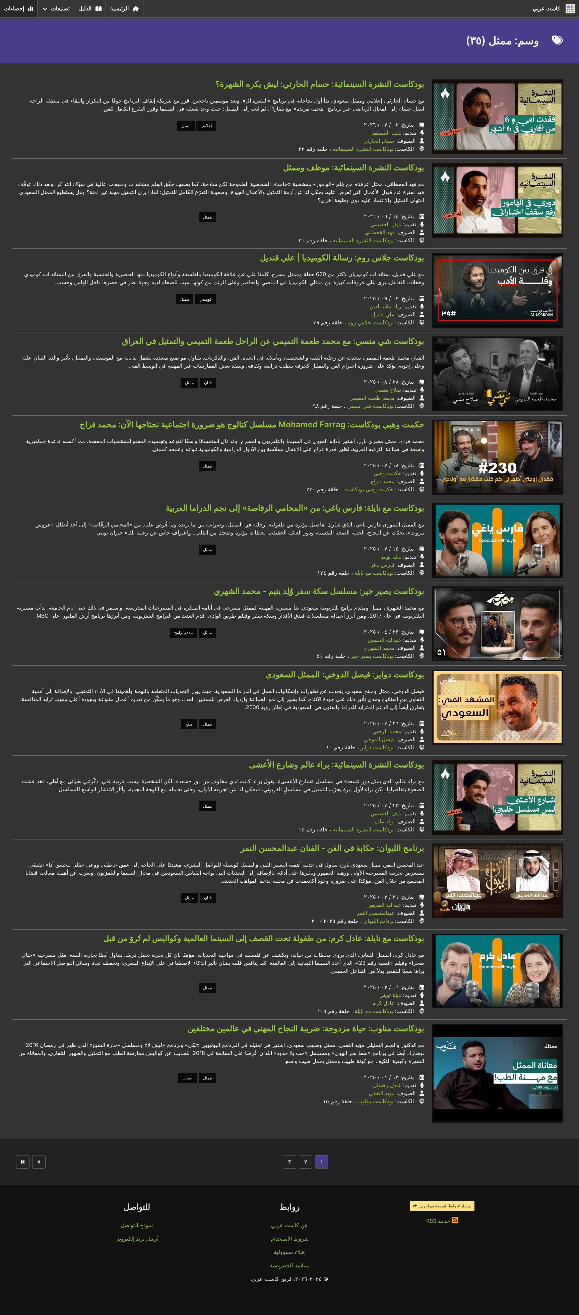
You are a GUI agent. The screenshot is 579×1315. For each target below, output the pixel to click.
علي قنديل (383, 314)
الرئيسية (119, 8)
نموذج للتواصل (137, 1225)
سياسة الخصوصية (290, 1265)
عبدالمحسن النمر (376, 913)
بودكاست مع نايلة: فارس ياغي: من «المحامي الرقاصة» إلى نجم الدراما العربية (295, 508)
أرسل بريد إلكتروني (136, 1238)
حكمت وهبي (387, 473)
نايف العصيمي (385, 132)
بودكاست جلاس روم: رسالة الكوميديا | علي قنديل (342, 257)
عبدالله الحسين (384, 639)
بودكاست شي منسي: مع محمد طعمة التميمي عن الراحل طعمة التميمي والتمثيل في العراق (273, 341)
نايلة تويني (390, 556)
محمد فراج (383, 481)
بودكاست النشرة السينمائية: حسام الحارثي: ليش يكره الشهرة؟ (319, 84)
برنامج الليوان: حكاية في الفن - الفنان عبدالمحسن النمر (332, 848)
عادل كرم (384, 1003)
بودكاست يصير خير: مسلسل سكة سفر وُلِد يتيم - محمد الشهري (319, 591)
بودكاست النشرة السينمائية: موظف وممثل (353, 167)
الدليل (84, 8)
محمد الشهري (379, 647)
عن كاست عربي (289, 1225)
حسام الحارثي (379, 140)
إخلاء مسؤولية (290, 1252)
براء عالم (384, 821)
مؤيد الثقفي (382, 1093)
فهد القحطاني (380, 232)
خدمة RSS (439, 1220)
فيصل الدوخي (379, 739)
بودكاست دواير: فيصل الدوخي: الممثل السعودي (345, 674)
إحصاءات (14, 8)
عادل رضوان (387, 1085)
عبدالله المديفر (385, 904)
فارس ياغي (382, 564)
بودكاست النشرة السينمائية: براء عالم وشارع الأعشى (336, 764)
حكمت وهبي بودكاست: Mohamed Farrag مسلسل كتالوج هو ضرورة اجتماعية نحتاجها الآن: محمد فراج (252, 424)
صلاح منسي (388, 389)
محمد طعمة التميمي (372, 397)
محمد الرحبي (386, 731)
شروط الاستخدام (290, 1238)
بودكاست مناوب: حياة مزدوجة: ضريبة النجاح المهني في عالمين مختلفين (306, 1028)
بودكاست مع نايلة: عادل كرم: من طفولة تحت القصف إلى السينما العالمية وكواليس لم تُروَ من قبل (263, 938)
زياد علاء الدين (385, 306)
